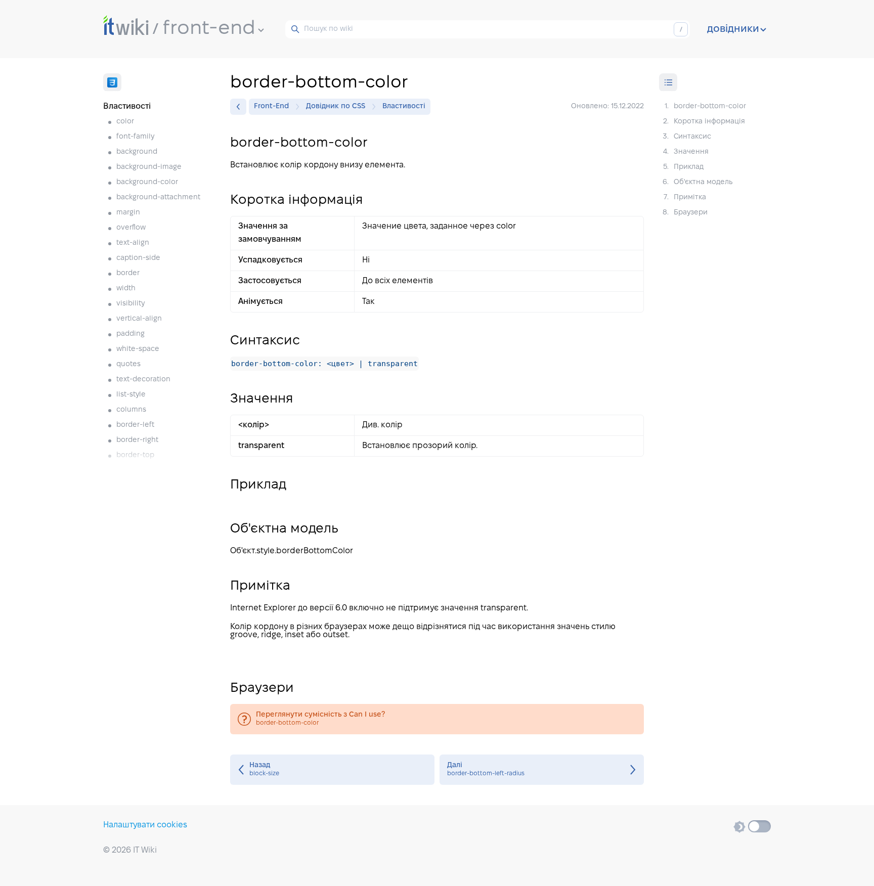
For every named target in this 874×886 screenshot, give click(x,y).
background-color (147, 182)
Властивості (403, 106)
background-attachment (158, 197)
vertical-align (139, 319)
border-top (135, 455)
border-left (135, 425)
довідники (733, 29)
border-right (137, 440)
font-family (135, 137)
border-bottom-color (437, 719)
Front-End (271, 106)
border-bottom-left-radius (542, 770)
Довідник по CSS (335, 106)
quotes (128, 364)
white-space (137, 349)
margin (128, 212)
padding (130, 334)
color (125, 121)
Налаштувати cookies (145, 825)
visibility (130, 303)
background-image (149, 167)
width (126, 288)
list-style (131, 394)
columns (131, 410)
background (136, 152)
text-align (132, 243)
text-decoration (143, 379)
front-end (209, 29)
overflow (131, 228)
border (128, 273)
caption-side (138, 258)
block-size (332, 770)
